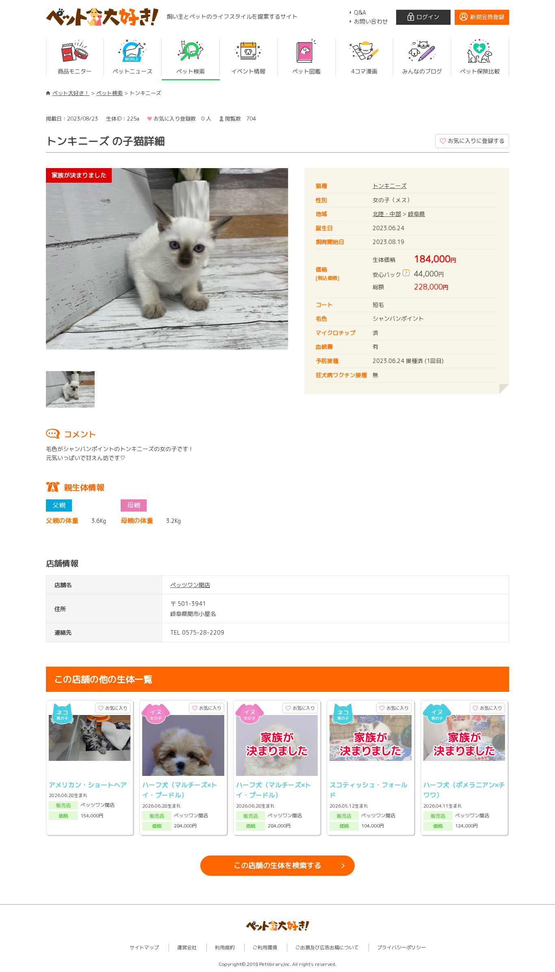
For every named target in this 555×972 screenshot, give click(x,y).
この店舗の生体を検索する (277, 865)
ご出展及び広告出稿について (327, 947)
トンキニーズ (390, 186)
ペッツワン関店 (190, 585)
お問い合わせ (371, 21)
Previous (34, 267)
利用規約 (224, 947)
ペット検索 (109, 93)
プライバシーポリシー (401, 947)
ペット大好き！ (70, 93)
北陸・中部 (387, 214)
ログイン (427, 17)
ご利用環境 (265, 947)
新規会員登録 (487, 17)
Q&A (360, 12)
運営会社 (187, 947)
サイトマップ (144, 947)
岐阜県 (416, 214)
